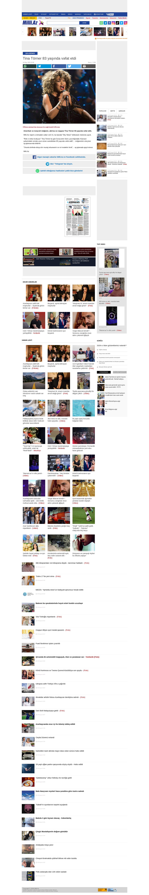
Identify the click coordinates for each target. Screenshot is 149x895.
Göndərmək (103, 372)
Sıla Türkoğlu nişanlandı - (49, 617)
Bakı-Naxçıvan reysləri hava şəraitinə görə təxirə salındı (60, 791)
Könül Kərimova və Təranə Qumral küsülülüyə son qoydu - (62, 670)
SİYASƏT (44, 14)
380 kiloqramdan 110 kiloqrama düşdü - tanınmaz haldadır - (62, 563)
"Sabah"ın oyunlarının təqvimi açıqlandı (51, 805)
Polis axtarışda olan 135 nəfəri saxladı (51, 872)
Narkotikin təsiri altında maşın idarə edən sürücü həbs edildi (60, 751)
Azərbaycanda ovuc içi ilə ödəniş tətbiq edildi (55, 724)
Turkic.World (122, 18)
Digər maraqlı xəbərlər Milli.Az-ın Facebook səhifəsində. (61, 157)
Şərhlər (122, 111)
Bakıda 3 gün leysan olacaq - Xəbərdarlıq (53, 818)
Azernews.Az (104, 18)
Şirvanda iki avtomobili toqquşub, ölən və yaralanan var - (67, 657)
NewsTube (100, 14)
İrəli (126, 31)
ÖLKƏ (36, 14)
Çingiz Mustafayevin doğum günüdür (52, 832)
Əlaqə (26, 18)
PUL (69, 18)
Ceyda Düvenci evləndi (45, 737)
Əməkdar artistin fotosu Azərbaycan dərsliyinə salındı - (60, 697)
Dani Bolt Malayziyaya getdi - (50, 711)
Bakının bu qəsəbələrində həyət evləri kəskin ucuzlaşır (59, 603)
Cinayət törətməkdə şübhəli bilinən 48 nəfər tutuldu (56, 858)
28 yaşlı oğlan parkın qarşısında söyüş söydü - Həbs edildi (59, 764)
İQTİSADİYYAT (53, 14)
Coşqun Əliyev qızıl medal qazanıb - (53, 630)
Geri (23, 31)
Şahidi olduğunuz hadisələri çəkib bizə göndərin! (61, 171)
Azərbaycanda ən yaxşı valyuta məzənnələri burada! (112, 38)
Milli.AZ (30, 23)
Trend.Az (95, 18)
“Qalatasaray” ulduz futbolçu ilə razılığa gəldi (54, 778)
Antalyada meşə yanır (44, 845)
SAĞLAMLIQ (87, 14)
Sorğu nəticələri (119, 372)
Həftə (112, 111)
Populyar (102, 111)
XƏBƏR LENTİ (27, 14)
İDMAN (63, 14)
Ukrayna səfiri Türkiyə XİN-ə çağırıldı (50, 684)
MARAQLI (78, 14)
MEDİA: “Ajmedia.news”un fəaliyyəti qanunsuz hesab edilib (59, 590)
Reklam (32, 18)
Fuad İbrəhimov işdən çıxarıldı (48, 644)
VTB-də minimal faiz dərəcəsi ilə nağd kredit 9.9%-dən (41, 127)
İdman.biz (113, 18)
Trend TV (48, 18)
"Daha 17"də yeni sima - (48, 576)
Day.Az (88, 18)
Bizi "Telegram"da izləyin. (61, 164)
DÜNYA (70, 14)
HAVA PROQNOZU (78, 18)
